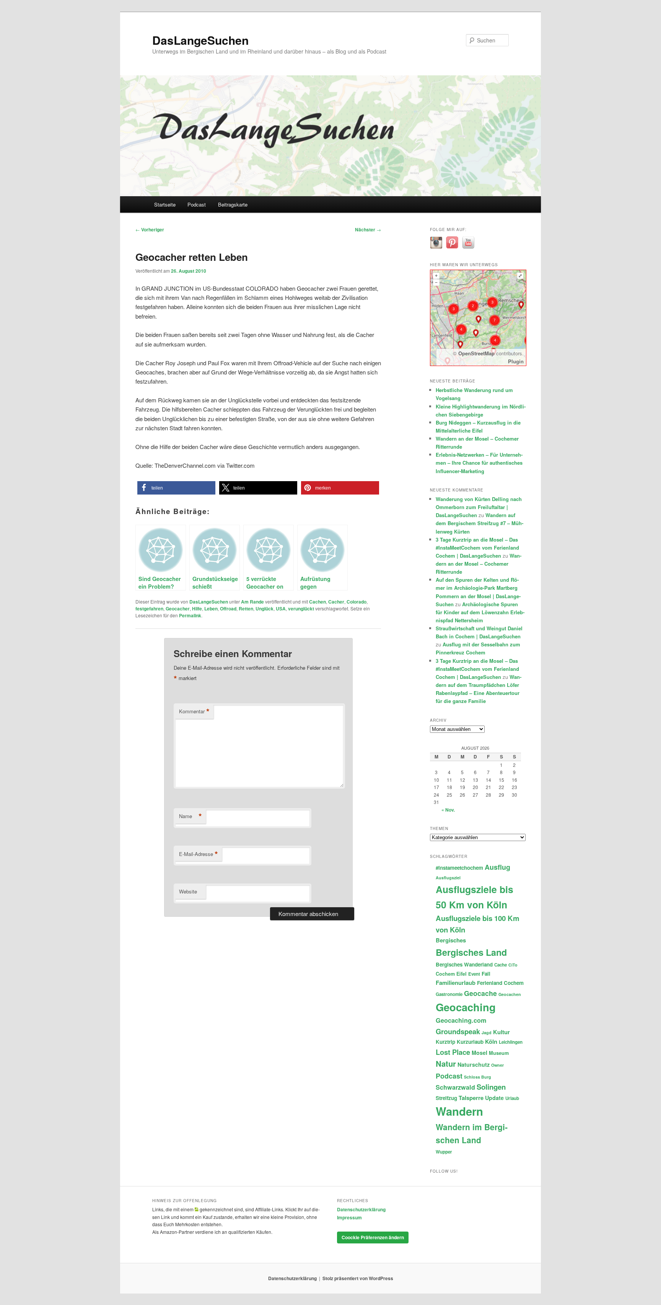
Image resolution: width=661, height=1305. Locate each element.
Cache (500, 965)
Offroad (228, 608)
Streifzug (446, 1098)
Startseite (165, 204)
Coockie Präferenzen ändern (373, 1237)
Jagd (487, 1032)
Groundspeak (458, 1031)
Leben (211, 608)
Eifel (461, 973)
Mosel (479, 1052)
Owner (497, 1065)
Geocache (480, 993)
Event (474, 974)
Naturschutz (473, 1064)
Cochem (445, 973)
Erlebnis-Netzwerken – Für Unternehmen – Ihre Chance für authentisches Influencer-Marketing (479, 462)
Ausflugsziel (448, 877)
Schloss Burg (477, 1077)
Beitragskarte (232, 204)
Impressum (349, 1217)
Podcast (196, 204)
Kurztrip (445, 1041)
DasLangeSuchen (200, 40)
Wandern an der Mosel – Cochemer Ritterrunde (478, 563)
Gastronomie (449, 994)
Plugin (516, 361)
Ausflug (497, 867)
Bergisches (451, 940)
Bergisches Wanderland (464, 964)
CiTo (513, 965)
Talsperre (471, 1097)
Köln (491, 1041)
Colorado (356, 601)
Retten (246, 608)
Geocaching (466, 1006)
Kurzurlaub (470, 1041)
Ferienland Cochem (500, 982)
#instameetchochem (459, 867)
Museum (499, 1053)
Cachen (317, 601)
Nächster (368, 229)
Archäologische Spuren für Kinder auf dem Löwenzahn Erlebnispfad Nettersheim (480, 612)
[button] (176, 488)
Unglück (265, 608)
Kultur (501, 1032)
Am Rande (252, 601)
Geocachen (509, 994)
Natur (446, 1063)
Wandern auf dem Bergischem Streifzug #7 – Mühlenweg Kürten (479, 523)
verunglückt (301, 608)
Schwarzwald (455, 1087)
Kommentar (194, 711)
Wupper (444, 1152)
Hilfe (197, 608)
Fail (486, 973)
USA (281, 608)
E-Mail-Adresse (198, 854)
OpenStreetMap (476, 353)
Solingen (491, 1087)
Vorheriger (149, 229)
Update (494, 1098)
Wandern (459, 1111)
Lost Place (453, 1052)
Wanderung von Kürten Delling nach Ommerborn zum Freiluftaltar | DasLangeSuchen (479, 507)
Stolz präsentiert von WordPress (357, 1278)
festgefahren (149, 608)
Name (190, 816)
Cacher (336, 601)
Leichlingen (511, 1042)
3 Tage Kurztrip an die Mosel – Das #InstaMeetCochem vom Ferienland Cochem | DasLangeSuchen (477, 547)
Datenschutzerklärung (361, 1209)
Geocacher (178, 608)
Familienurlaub (455, 982)
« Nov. (448, 809)
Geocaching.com (461, 1020)
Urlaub (512, 1098)
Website (188, 891)
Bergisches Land (471, 952)
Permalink (190, 615)
